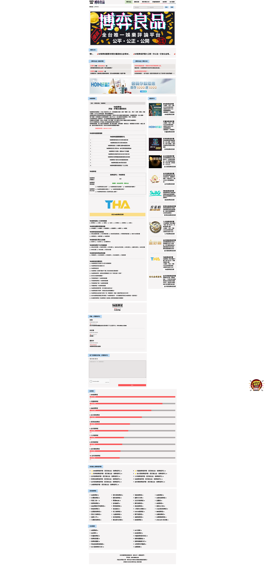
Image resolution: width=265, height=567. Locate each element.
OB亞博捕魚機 (104, 233)
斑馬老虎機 (108, 249)
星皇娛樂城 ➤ (139, 506)
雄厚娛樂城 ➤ (95, 503)
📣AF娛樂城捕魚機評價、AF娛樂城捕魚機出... (134, 54)
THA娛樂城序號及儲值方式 (98, 265)
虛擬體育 (113, 228)
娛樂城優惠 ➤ (95, 541)
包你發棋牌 (101, 255)
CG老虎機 (101, 249)
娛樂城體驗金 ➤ (140, 538)
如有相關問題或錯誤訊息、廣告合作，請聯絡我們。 (132, 555)
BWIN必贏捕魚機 (95, 233)
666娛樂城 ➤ (95, 495)
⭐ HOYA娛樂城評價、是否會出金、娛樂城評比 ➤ (106, 471)
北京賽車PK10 (107, 241)
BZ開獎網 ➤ (138, 547)
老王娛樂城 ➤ (117, 511)
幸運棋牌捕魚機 (125, 233)
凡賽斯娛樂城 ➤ (96, 520)
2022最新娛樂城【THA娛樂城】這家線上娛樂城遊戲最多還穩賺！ (107, 298)
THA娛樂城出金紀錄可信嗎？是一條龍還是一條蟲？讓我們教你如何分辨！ (110, 293)
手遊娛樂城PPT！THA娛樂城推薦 (99, 278)
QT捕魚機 (93, 236)
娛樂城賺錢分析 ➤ (140, 541)
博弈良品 (134, 562)
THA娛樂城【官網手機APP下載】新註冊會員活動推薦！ (105, 270)
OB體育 (120, 228)
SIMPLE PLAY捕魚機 (136, 233)
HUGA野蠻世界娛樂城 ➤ (98, 506)
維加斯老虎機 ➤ (118, 520)
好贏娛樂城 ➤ (95, 536)
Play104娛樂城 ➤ (140, 511)
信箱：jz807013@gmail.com (133, 557)
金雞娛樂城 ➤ (160, 514)
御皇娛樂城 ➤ (95, 509)
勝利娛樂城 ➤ (139, 503)
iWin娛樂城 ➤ (160, 511)
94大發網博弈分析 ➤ (97, 547)
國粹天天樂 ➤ (139, 498)
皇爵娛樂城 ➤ (139, 517)
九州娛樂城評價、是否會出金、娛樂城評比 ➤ (149, 476)
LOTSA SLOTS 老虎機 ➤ (162, 520)
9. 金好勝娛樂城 (95, 449)
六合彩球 (99, 241)
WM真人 (105, 222)
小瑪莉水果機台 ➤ (140, 509)
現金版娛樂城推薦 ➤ (97, 544)
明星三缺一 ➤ (95, 500)
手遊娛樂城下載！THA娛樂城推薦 (99, 283)
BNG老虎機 (93, 249)
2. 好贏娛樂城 (94, 401)
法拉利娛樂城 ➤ (140, 500)
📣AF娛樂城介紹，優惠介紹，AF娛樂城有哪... (172, 54)
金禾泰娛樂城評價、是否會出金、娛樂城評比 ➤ (106, 482)
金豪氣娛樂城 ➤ (161, 498)
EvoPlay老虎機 (94, 247)
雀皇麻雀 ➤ (116, 509)
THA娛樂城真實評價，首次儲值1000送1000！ (102, 288)
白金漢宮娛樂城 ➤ (162, 509)
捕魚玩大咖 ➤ (160, 506)
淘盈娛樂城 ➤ (139, 495)
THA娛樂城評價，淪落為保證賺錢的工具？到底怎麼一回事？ (106, 273)
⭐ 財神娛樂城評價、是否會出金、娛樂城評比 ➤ (106, 473)
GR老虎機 (127, 247)
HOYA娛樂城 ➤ (139, 533)
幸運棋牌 (93, 255)
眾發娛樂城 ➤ (117, 506)
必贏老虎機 (135, 247)
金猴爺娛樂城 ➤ (96, 511)
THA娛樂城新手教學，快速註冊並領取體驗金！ (103, 290)
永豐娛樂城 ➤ (95, 498)
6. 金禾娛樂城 (94, 428)
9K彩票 (93, 241)
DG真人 (100, 222)
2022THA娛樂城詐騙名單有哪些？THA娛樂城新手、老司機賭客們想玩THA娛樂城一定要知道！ (114, 295)
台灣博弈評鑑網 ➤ (140, 544)
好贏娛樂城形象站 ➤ (141, 536)
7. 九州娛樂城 (94, 435)
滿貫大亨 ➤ (95, 517)
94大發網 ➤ (138, 530)
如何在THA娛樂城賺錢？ (97, 275)
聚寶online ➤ (117, 500)
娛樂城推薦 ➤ (95, 538)
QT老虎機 (110, 247)
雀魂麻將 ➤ (116, 503)
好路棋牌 (108, 255)
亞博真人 (117, 222)
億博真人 (124, 222)
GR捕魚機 (100, 236)
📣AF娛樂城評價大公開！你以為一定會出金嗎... (94, 54)
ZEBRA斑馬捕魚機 (114, 233)
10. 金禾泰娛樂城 (95, 455)
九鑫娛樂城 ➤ (117, 514)
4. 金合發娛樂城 (95, 415)
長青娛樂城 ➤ (117, 517)
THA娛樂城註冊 (95, 268)
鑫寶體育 (106, 228)
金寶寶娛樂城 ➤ (161, 517)
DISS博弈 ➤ (94, 533)
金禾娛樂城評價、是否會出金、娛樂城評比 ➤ (105, 476)
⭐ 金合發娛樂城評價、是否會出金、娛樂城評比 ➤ (151, 473)
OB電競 (125, 228)
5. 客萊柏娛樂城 (95, 422)
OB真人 (130, 222)
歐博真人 (93, 222)
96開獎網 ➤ (94, 530)
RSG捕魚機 (107, 236)
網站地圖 (139, 562)
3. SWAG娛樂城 (94, 408)
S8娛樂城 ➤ (159, 503)
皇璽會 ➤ (159, 500)
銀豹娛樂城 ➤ (117, 498)
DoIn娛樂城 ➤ (139, 520)
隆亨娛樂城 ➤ (139, 514)
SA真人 (111, 222)
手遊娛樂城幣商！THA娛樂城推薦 (99, 280)
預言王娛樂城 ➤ (96, 514)
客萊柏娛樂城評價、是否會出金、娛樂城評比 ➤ (106, 479)
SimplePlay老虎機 (119, 247)
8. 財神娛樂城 (94, 442)
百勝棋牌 (123, 255)
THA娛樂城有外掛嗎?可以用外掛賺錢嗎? (101, 263)
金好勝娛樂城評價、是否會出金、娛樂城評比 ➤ (150, 482)
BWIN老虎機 (103, 247)
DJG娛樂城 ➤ (160, 495)
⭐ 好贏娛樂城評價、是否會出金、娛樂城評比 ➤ (150, 471)
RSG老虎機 (142, 247)
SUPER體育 (93, 228)
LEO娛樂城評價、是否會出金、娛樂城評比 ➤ (105, 484)
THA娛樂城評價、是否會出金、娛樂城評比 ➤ (149, 479)
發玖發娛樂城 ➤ (118, 495)
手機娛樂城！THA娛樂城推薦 (98, 285)
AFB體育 (100, 228)
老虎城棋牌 (116, 255)
